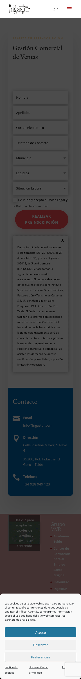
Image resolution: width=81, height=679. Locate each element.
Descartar (40, 645)
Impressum (69, 667)
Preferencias (40, 657)
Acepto (40, 632)
